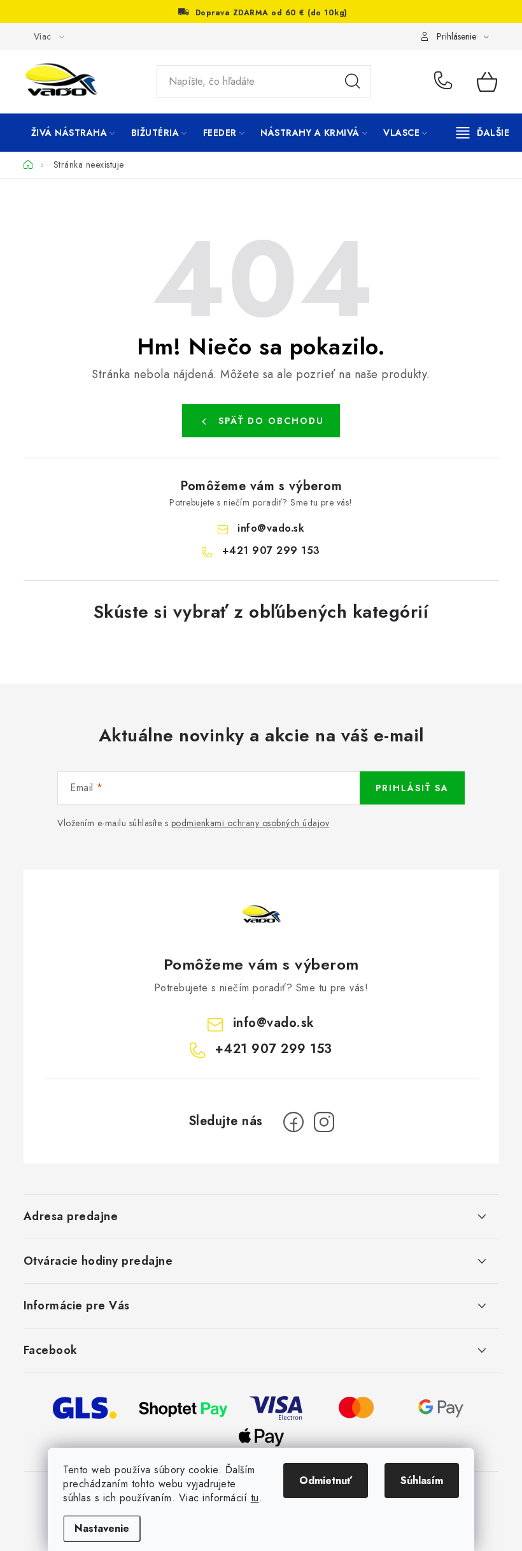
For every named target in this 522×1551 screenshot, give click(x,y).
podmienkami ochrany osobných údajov (250, 823)
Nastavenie (101, 1528)
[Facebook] (293, 1122)
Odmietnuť (325, 1480)
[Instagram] (324, 1122)
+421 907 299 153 (446, 81)
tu (255, 1497)
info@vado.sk (270, 528)
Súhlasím (421, 1480)
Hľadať (352, 81)
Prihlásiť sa (412, 788)
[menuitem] (73, 132)
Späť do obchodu (271, 420)
